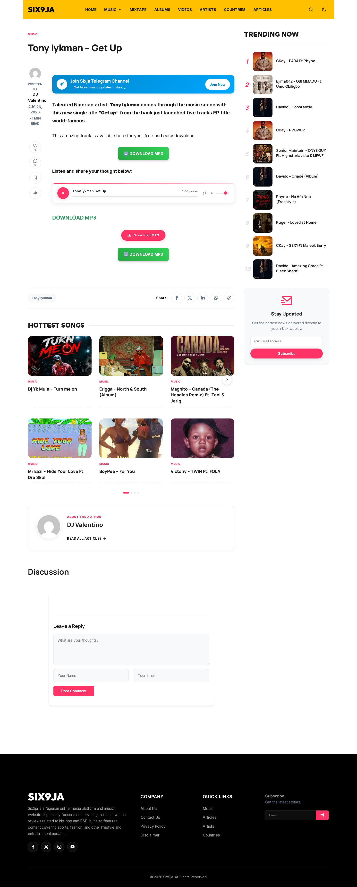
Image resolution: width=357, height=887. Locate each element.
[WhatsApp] (216, 298)
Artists (208, 826)
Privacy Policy (153, 826)
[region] (131, 415)
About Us (149, 808)
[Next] (227, 380)
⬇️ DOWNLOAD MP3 (143, 153)
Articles (209, 817)
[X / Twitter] (189, 298)
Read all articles (84, 538)
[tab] (126, 493)
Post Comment (73, 691)
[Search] (311, 10)
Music (33, 34)
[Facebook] (176, 298)
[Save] (35, 178)
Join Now (218, 84)
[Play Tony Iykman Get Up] (63, 193)
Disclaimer (150, 835)
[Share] (35, 193)
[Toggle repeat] (204, 193)
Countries (211, 835)
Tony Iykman (42, 298)
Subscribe (286, 353)
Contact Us (150, 817)
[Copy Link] (229, 298)
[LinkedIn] (202, 298)
